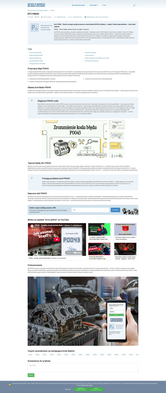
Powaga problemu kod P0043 (37, 63)
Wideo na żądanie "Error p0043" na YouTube (97, 58)
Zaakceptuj (81, 389)
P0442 (87, 354)
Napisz (31, 375)
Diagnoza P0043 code (35, 58)
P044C (124, 354)
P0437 (66, 354)
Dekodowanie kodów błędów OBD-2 (38, 10)
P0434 (52, 354)
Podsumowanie (89, 55)
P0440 (80, 354)
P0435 (59, 354)
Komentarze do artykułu (91, 61)
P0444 (102, 354)
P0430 (37, 354)
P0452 (131, 354)
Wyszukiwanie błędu (78, 5)
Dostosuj (68, 389)
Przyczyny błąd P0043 (35, 52)
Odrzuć (96, 389)
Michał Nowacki (61, 17)
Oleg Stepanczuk (77, 17)
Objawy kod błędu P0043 (36, 55)
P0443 (95, 354)
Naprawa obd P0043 (90, 52)
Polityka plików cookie (86, 385)
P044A (116, 354)
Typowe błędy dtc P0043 (36, 61)
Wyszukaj (115, 210)
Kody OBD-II (93, 5)
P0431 (44, 354)
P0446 (109, 354)
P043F (73, 354)
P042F (30, 354)
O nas (104, 5)
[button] (74, 139)
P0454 (138, 354)
